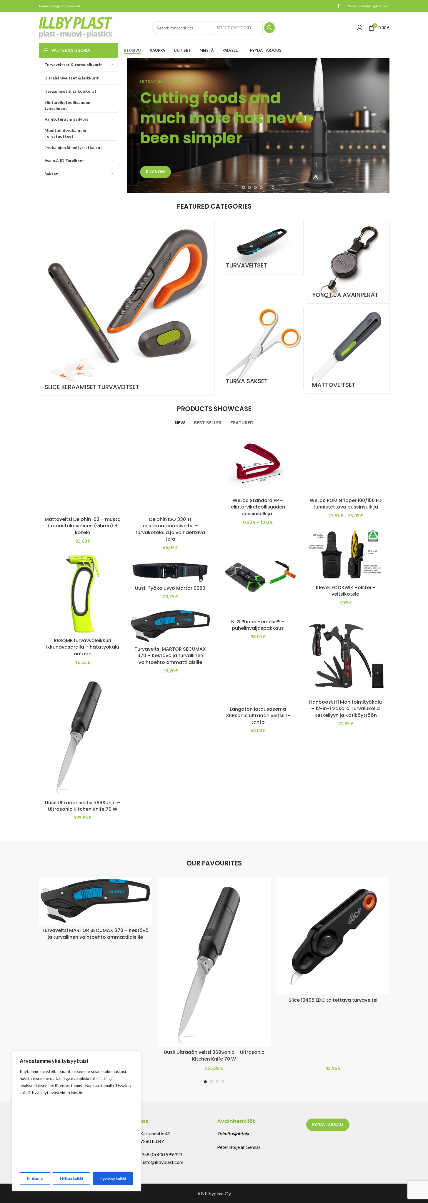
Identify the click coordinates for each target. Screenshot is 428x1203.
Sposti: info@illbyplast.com (368, 6)
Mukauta (35, 1178)
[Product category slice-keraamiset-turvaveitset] (126, 308)
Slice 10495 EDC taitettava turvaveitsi (333, 1000)
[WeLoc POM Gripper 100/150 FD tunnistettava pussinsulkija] (346, 463)
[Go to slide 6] (273, 187)
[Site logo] (75, 27)
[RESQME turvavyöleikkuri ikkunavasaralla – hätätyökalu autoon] (83, 594)
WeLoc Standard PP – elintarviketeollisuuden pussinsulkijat (258, 507)
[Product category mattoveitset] (347, 349)
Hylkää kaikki (71, 1178)
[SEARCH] (269, 27)
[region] (76, 1121)
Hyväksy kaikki (113, 1178)
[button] (134, 124)
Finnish (45, 6)
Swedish (73, 6)
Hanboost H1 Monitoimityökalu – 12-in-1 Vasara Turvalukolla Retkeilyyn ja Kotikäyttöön (345, 709)
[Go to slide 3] (255, 187)
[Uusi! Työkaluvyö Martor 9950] (170, 570)
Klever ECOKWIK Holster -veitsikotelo (345, 590)
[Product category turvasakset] (261, 348)
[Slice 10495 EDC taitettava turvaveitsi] (333, 935)
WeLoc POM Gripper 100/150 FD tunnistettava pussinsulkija (346, 503)
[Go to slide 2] (249, 187)
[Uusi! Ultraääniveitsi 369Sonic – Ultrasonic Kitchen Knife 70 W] (83, 735)
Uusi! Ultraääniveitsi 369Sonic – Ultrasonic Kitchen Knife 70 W (82, 805)
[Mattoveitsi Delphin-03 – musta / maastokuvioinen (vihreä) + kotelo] (83, 473)
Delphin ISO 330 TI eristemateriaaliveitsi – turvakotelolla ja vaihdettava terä (170, 529)
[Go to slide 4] (261, 187)
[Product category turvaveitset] (261, 247)
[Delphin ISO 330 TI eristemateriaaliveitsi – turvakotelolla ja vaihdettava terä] (170, 473)
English (58, 6)
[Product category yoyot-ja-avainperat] (347, 261)
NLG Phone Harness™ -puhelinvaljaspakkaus (257, 625)
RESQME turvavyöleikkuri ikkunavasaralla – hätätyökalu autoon (82, 647)
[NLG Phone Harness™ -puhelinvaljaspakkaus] (258, 575)
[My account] (360, 28)
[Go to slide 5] (267, 187)
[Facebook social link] (338, 6)
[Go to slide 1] (243, 187)
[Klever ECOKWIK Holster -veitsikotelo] (346, 555)
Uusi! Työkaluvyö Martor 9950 (170, 588)
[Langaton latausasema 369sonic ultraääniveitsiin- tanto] (258, 676)
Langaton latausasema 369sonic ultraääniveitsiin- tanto (258, 716)
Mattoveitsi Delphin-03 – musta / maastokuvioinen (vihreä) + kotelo (83, 526)
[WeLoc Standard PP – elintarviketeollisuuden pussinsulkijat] (258, 463)
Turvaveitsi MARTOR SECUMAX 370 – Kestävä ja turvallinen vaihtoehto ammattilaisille (170, 656)
